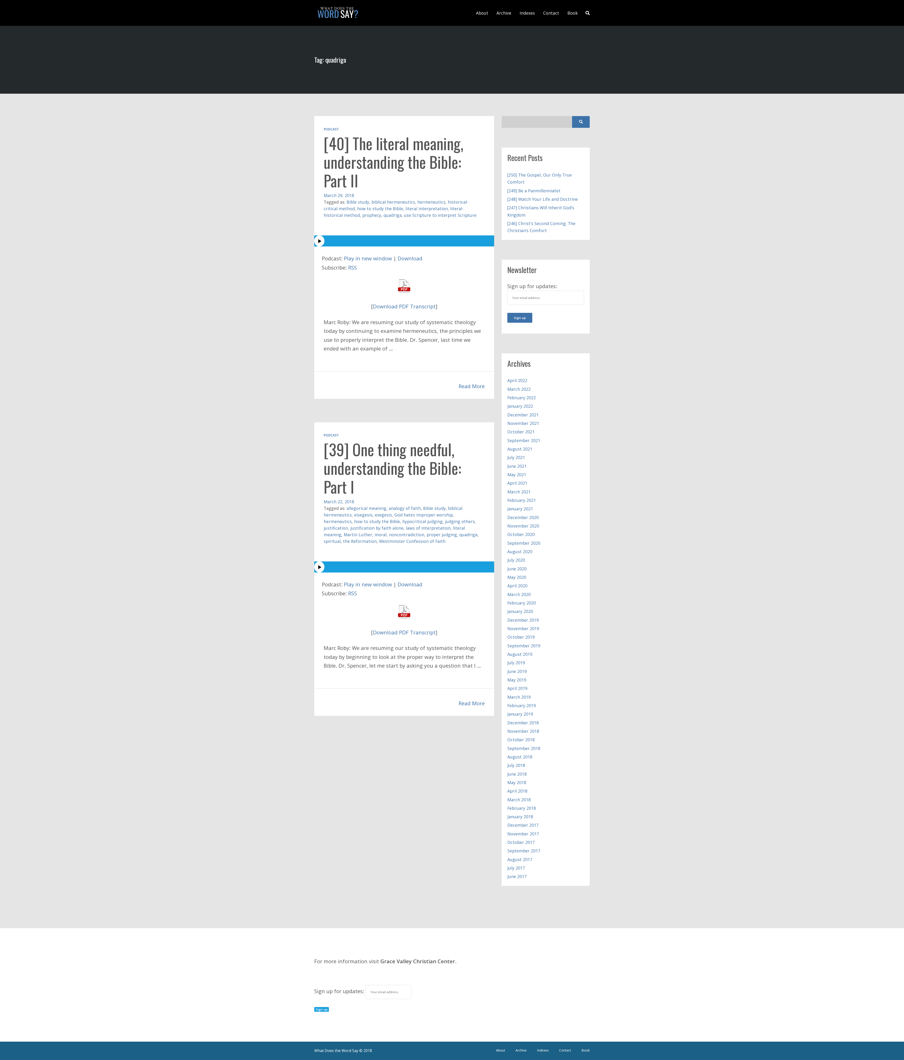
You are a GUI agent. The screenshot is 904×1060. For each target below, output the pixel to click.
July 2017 (516, 868)
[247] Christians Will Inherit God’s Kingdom (540, 211)
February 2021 (521, 500)
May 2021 (516, 474)
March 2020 (519, 594)
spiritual (332, 541)
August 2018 (519, 757)
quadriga (392, 215)
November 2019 (523, 628)
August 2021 (519, 449)
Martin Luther (358, 534)
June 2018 (517, 774)
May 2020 (516, 577)
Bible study (358, 202)
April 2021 (517, 483)
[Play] (404, 240)
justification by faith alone (377, 528)
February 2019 (521, 705)
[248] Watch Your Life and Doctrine (542, 199)
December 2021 (523, 415)
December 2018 (523, 722)
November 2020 (523, 526)
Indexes (527, 13)
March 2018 (519, 799)
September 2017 (523, 851)
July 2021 (516, 457)
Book (572, 13)
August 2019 (519, 654)
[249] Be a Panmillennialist (534, 190)
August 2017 (519, 859)
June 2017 (517, 876)
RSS (352, 267)
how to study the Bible (380, 208)
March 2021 (519, 492)
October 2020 (521, 534)
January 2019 (520, 714)
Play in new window (368, 258)
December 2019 (523, 620)
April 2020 (517, 585)
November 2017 (523, 834)
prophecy (371, 215)
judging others (460, 521)
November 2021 (523, 423)
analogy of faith (405, 508)
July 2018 (516, 765)
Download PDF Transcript (404, 306)
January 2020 (520, 611)
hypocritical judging (422, 521)
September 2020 (523, 543)
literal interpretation (426, 208)
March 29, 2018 (339, 195)
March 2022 (519, 389)
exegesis (383, 515)
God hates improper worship (423, 515)
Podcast (331, 129)
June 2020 (517, 569)
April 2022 (517, 380)
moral (381, 534)
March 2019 (519, 697)
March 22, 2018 (339, 501)
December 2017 (523, 825)
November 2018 (523, 731)
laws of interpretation (428, 528)
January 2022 (520, 406)
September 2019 (523, 646)
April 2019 (517, 688)
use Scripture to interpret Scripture (440, 215)
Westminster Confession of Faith (412, 541)
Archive (503, 13)
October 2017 (521, 842)
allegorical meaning (366, 508)
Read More (472, 386)
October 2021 (521, 432)
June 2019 (517, 671)
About (482, 13)
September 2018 (523, 748)
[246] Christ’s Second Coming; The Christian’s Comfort (541, 227)
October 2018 (521, 739)
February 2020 (521, 603)
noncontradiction (406, 534)
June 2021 (517, 466)
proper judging (442, 534)
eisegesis (363, 515)
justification (336, 528)
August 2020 (519, 551)
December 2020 (523, 517)
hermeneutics (431, 202)
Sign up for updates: (340, 991)
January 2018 (520, 816)
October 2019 (521, 637)
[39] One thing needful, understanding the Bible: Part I (392, 468)
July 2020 (516, 560)
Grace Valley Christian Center (417, 961)
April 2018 (517, 791)
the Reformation (360, 541)
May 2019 (516, 680)
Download (410, 258)
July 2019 (516, 662)
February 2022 (521, 397)
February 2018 (521, 808)
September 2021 (523, 440)
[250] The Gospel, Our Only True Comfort (539, 178)
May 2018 (516, 782)
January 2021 (520, 509)
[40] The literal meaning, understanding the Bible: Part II (393, 162)
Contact (551, 13)
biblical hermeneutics (393, 202)
